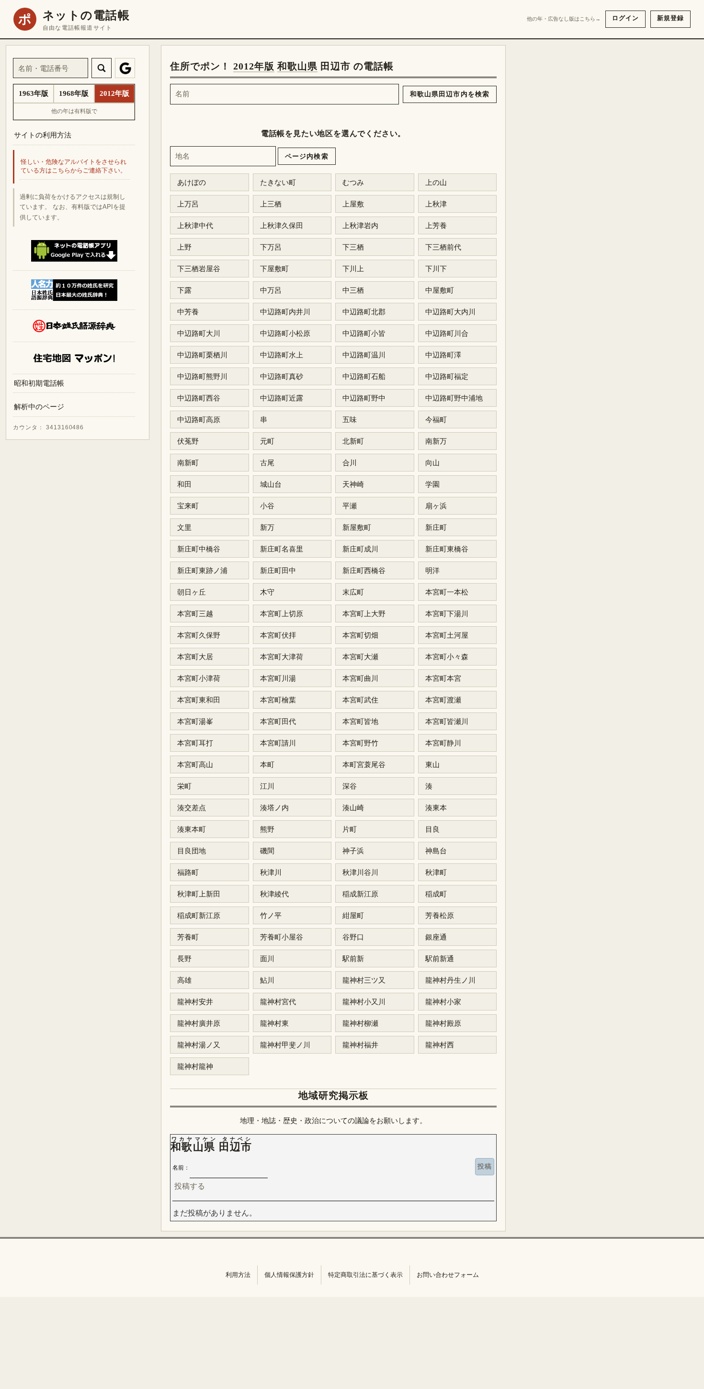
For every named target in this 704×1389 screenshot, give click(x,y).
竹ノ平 (271, 915)
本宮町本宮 (443, 678)
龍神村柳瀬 (360, 1023)
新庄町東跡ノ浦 (202, 570)
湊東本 (436, 808)
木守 (267, 592)
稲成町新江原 (198, 915)
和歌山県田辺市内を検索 (449, 94)
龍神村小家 (443, 1002)
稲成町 (436, 894)
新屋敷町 (356, 527)
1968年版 (74, 93)
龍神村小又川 (364, 1002)
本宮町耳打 (195, 743)
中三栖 (353, 290)
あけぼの (191, 182)
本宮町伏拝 (278, 635)
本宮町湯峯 (195, 721)
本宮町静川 (443, 743)
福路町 (188, 872)
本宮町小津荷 (198, 678)
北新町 (353, 441)
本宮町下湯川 (446, 613)
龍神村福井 (360, 1045)
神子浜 (353, 851)
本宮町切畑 (360, 635)
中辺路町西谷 (198, 398)
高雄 (184, 980)
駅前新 (353, 958)
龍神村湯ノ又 (198, 1045)
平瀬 (349, 506)
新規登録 (670, 18)
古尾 (267, 463)
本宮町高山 (195, 764)
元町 (267, 441)
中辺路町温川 (364, 355)
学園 (432, 484)
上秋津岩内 (360, 225)
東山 (432, 764)
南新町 (188, 463)
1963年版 (33, 93)
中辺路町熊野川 (202, 376)
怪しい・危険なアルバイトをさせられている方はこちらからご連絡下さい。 (73, 166)
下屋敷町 (274, 268)
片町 (349, 829)
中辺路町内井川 (285, 312)
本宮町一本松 (446, 592)
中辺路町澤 (443, 355)
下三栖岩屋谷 (198, 268)
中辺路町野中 (364, 398)
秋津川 (271, 872)
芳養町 (188, 937)
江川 (267, 786)
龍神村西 (439, 1045)
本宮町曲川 (360, 678)
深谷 (349, 786)
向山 (432, 463)
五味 (349, 419)
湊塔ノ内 (274, 808)
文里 (184, 527)
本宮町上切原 (281, 613)
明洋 (432, 570)
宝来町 (188, 506)
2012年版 (253, 66)
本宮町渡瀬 (443, 700)
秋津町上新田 (198, 894)
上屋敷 (353, 204)
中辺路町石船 (364, 376)
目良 (432, 829)
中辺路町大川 (198, 333)
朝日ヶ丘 (191, 592)
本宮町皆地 (360, 721)
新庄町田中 (278, 570)
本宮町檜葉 (278, 700)
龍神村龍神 (195, 1066)
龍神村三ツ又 (364, 980)
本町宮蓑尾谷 (364, 764)
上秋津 (436, 204)
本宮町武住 (360, 700)
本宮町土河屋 (446, 635)
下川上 (353, 268)
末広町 (353, 592)
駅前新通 (439, 958)
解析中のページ (39, 407)
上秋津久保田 (281, 225)
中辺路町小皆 (364, 333)
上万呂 (188, 204)
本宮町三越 (195, 613)
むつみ (353, 182)
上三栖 (271, 204)
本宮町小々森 (446, 657)
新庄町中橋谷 (198, 549)
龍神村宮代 (278, 1002)
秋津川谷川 (360, 872)
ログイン (625, 18)
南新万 (436, 441)
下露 (184, 290)
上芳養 (436, 225)
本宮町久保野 (198, 635)
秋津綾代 (274, 894)
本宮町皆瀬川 (446, 721)
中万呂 (271, 290)
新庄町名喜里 (281, 549)
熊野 (267, 829)
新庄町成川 (360, 549)
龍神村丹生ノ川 (450, 980)
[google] (125, 68)
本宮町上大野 (364, 613)
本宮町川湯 (278, 678)
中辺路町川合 (446, 333)
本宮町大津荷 (281, 657)
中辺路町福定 (446, 376)
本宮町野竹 (360, 743)
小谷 (267, 506)
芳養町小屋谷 (281, 937)
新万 (267, 527)
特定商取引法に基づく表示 (365, 1274)
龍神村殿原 (443, 1023)
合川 (349, 463)
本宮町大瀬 (360, 657)
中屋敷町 (439, 290)
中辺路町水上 (281, 355)
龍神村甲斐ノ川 (285, 1045)
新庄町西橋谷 (364, 570)
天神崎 (353, 484)
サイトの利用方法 (42, 135)
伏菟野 (188, 441)
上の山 (436, 182)
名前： (181, 1167)
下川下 (436, 268)
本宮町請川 (278, 743)
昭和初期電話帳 (39, 383)
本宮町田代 (278, 721)
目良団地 (191, 851)
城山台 (271, 484)
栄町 (184, 786)
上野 (184, 247)
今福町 (436, 419)
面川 (267, 958)
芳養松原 (439, 915)
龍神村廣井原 (198, 1023)
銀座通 (436, 937)
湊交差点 (191, 808)
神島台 (436, 851)
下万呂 (271, 247)
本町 (267, 764)
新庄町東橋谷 (446, 549)
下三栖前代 (443, 247)
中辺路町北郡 (364, 312)
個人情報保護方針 (289, 1274)
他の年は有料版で (74, 111)
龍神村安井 (195, 1002)
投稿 (484, 1166)
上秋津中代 (195, 225)
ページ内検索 (307, 156)
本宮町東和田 (198, 700)
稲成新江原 (360, 894)
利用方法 (238, 1274)
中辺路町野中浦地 (454, 398)
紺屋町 (353, 915)
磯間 (267, 851)
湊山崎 (353, 808)
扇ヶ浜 (436, 506)
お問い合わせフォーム (448, 1274)
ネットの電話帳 (86, 15)
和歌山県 (297, 66)
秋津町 (436, 872)
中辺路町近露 (281, 398)
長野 (184, 958)
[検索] (101, 68)
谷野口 (353, 937)
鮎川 (267, 980)
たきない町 (278, 182)
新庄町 (436, 527)
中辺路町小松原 (285, 333)
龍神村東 (274, 1023)
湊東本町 (191, 829)
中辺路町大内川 (450, 312)
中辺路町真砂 (281, 376)
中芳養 (188, 312)
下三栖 (353, 247)
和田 (184, 484)
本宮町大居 (195, 657)
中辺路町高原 (198, 419)
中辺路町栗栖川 (202, 355)
